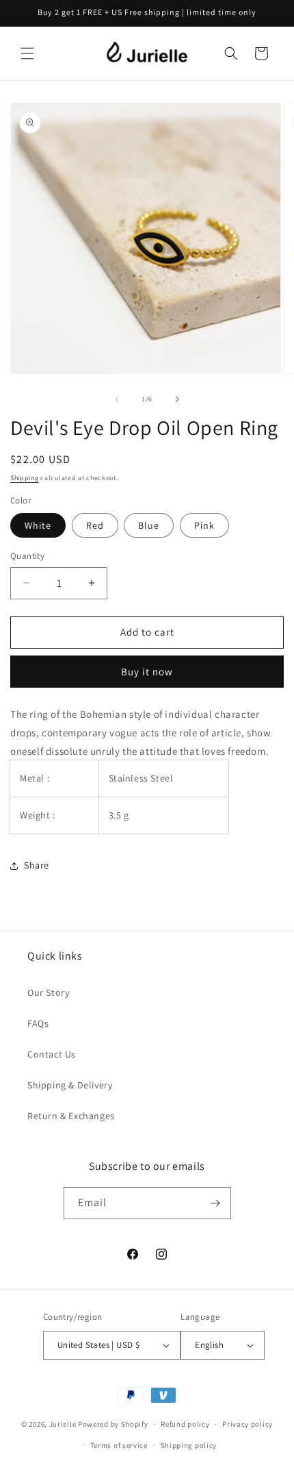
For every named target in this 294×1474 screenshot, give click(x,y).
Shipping (24, 477)
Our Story (48, 992)
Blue (148, 525)
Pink (204, 525)
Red (95, 525)
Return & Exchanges (71, 1116)
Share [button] (36, 865)
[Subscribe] (215, 1203)
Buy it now (147, 671)
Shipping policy (189, 1445)
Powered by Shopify (113, 1424)
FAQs (38, 1023)
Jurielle (63, 1424)
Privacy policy (247, 1424)
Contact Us (51, 1054)
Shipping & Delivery (69, 1085)
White (38, 525)
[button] (27, 53)
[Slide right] (177, 399)
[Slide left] (117, 399)
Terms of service (119, 1445)
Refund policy (185, 1424)
